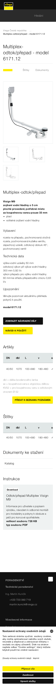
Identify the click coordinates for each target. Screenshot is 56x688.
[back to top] (50, 579)
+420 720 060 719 (20, 599)
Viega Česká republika (14, 30)
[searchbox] (25, 15)
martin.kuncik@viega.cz (23, 604)
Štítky (26, 70)
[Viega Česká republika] (8, 4)
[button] (28, 463)
